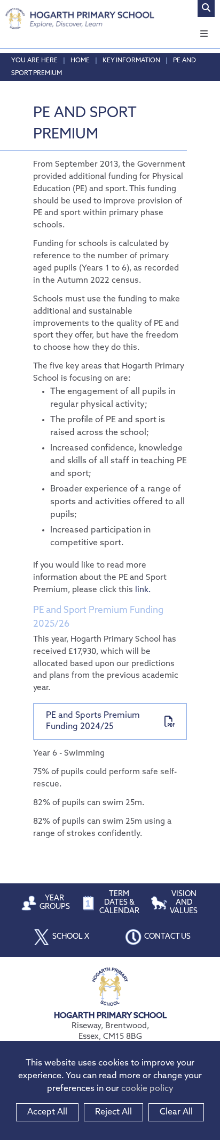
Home (80, 61)
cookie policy (147, 1089)
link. (143, 590)
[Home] (79, 18)
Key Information (131, 61)
